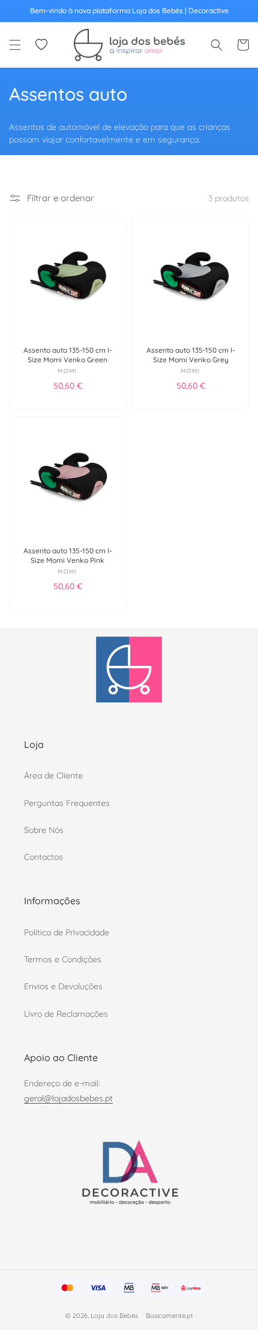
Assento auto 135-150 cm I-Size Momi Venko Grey (190, 355)
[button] (15, 45)
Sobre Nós (44, 830)
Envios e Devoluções (63, 986)
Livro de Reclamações (66, 1013)
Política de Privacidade (66, 932)
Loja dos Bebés (114, 1315)
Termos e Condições (62, 959)
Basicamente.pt (169, 1315)
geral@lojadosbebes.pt (68, 1098)
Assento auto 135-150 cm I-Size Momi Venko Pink (67, 555)
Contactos (43, 857)
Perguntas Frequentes (67, 803)
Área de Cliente (53, 775)
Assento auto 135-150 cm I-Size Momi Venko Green (67, 355)
